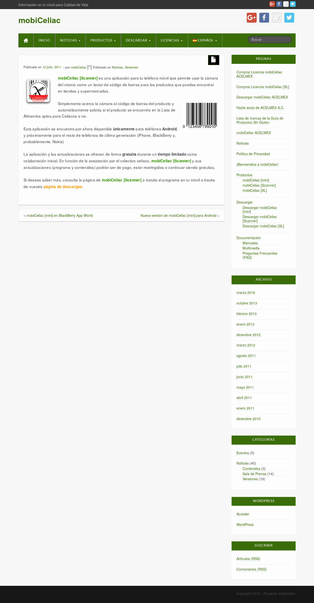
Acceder (242, 513)
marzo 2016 (245, 292)
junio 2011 (244, 376)
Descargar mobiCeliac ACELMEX (262, 97)
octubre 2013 (246, 303)
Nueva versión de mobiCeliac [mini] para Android (178, 215)
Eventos (242, 452)
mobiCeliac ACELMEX (253, 132)
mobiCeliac (39, 20)
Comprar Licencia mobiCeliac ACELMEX (259, 74)
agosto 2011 (246, 355)
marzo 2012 (245, 345)
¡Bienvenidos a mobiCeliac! (257, 164)
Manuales (250, 242)
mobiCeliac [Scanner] (259, 185)
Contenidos (251, 468)
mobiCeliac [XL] (255, 190)
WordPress (245, 524)
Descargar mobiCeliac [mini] (260, 209)
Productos (102, 40)
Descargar (137, 40)
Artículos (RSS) (248, 558)
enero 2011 (245, 408)
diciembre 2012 (248, 334)
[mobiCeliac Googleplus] (272, 4)
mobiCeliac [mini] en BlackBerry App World (59, 215)
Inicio (44, 40)
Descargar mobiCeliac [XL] (263, 225)
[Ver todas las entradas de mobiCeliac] (89, 67)
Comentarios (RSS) (251, 569)
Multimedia (251, 248)
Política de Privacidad (253, 153)
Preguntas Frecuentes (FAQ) (260, 255)
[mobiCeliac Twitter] (293, 4)
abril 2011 (244, 397)
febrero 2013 (246, 313)
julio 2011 (243, 366)
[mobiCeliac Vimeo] (286, 4)
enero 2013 (245, 324)
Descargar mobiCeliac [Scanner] (260, 218)
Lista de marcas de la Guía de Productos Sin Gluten (259, 120)
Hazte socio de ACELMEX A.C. (260, 107)
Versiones (131, 67)
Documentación (248, 237)
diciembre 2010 (248, 418)
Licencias (170, 40)
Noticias (69, 40)
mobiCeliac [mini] (256, 180)
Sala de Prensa (254, 473)
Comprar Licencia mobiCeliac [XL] (262, 86)
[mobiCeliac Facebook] (279, 4)
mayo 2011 (245, 387)
